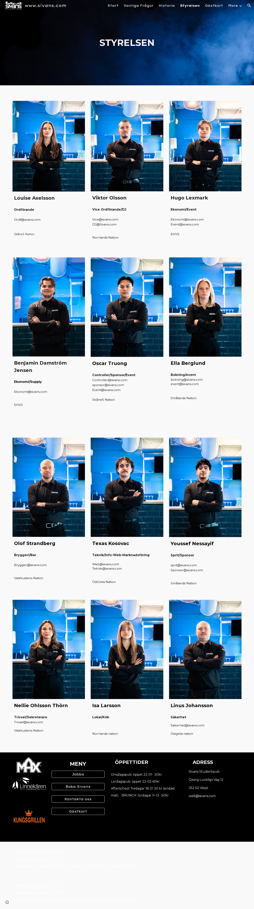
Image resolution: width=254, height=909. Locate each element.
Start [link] (113, 6)
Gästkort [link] (214, 6)
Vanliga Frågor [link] (139, 6)
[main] (127, 43)
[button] (249, 5)
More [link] (233, 6)
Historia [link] (167, 6)
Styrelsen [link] (190, 6)
